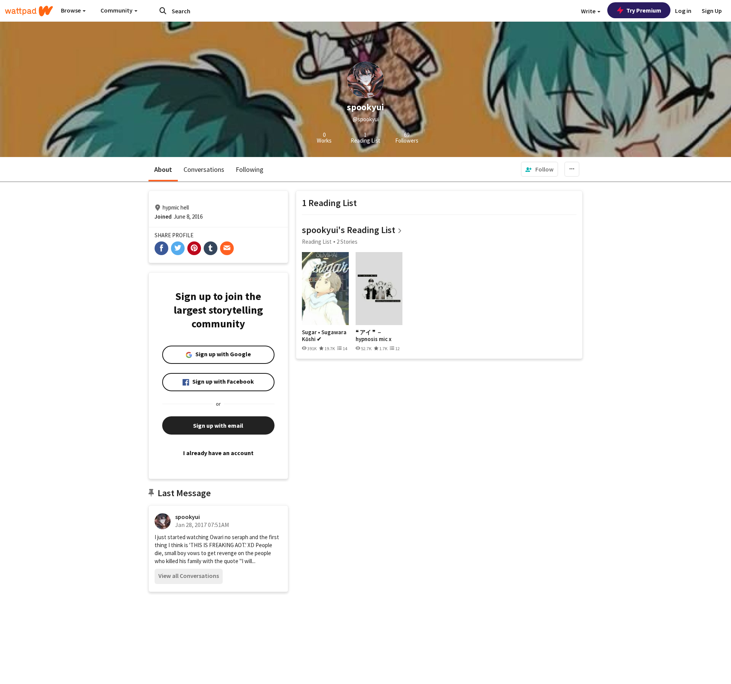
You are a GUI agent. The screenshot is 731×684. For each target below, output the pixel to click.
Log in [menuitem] (683, 10)
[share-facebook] (161, 248)
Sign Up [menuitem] (712, 10)
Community (117, 10)
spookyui (187, 516)
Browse (71, 10)
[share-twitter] (178, 248)
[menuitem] (539, 169)
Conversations (204, 169)
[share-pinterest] (194, 248)
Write (589, 11)
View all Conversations (188, 575)
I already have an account (218, 453)
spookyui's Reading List (348, 230)
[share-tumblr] (210, 248)
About (163, 169)
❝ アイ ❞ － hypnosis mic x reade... (373, 335)
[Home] (29, 11)
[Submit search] (163, 11)
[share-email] (227, 248)
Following (249, 169)
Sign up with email (218, 425)
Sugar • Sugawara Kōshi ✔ (324, 335)
